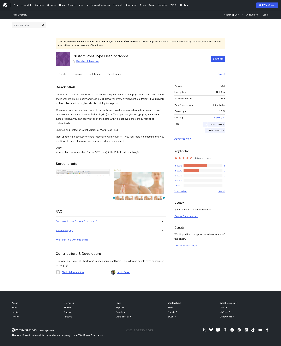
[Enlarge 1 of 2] (105, 172)
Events (171, 307)
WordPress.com (229, 303)
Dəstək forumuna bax (186, 216)
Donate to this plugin (185, 245)
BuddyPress (227, 316)
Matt (223, 307)
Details (62, 74)
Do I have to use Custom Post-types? (76, 221)
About (15, 303)
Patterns (68, 316)
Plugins (67, 312)
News (14, 307)
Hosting (15, 312)
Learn (118, 303)
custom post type (216, 124)
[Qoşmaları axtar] (43, 25)
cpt (205, 124)
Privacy (15, 316)
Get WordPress (267, 5)
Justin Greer (123, 272)
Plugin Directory (19, 14)
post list (209, 130)
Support (120, 307)
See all (221, 191)
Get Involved (174, 303)
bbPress (225, 312)
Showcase (69, 303)
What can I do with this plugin (72, 239)
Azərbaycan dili (47, 330)
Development (114, 74)
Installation (95, 74)
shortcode (219, 130)
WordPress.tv (123, 316)
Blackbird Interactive (87, 61)
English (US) (219, 117)
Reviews (77, 74)
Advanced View (182, 138)
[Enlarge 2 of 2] (162, 172)
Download (218, 58)
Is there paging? (64, 230)
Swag (172, 316)
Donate (173, 312)
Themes (68, 307)
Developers (121, 312)
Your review (180, 191)
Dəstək (221, 74)
